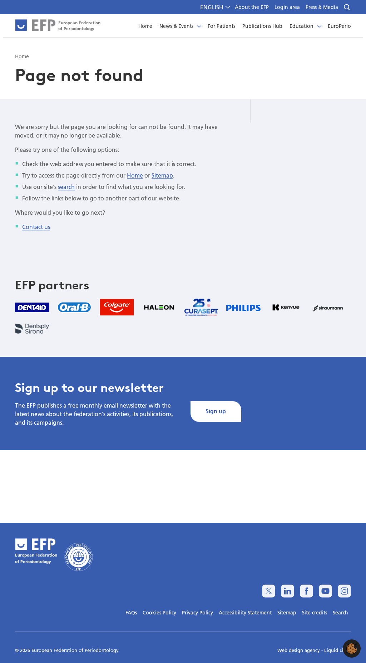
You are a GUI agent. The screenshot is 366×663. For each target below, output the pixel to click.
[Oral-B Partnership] (74, 307)
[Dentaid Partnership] (32, 307)
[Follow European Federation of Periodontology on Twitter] (268, 591)
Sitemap (162, 175)
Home (135, 175)
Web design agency (299, 650)
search (66, 186)
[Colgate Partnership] (117, 307)
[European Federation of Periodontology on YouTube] (325, 591)
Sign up (216, 411)
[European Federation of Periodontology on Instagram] (344, 591)
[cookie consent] (351, 648)
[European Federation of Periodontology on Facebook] (306, 591)
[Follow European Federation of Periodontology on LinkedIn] (287, 591)
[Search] (347, 7)
